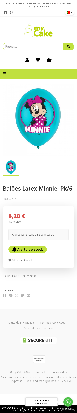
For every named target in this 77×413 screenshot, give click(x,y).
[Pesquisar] (68, 46)
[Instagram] (11, 12)
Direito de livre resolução (38, 328)
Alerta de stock (29, 249)
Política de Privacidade (20, 322)
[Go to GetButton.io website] (68, 409)
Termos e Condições (52, 322)
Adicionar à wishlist (23, 260)
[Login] (27, 60)
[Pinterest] (28, 295)
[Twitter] (22, 295)
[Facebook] (5, 12)
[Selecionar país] (69, 12)
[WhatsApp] (16, 295)
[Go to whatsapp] (68, 402)
